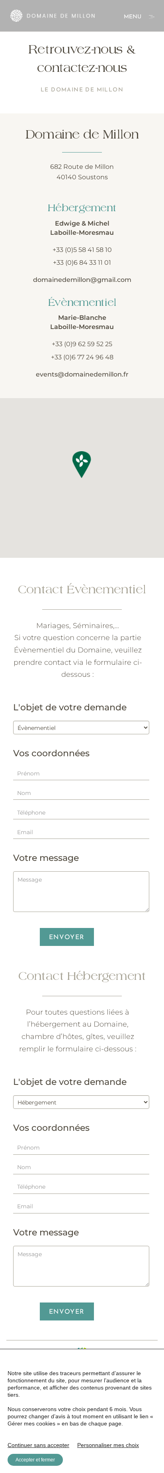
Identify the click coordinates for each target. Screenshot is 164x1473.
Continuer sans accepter (38, 1445)
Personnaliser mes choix (108, 1445)
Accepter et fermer (35, 1460)
